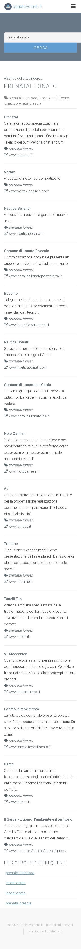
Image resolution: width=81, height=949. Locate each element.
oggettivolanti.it (27, 6)
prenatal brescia (18, 903)
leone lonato (16, 883)
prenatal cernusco (20, 873)
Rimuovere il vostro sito (45, 931)
